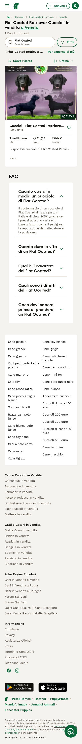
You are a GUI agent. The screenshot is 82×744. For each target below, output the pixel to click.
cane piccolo (17, 342)
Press (9, 646)
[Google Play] (19, 687)
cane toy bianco (54, 342)
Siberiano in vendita (19, 564)
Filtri (70, 42)
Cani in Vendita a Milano (22, 580)
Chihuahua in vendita (20, 481)
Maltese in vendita (18, 514)
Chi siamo (12, 629)
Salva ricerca (22, 61)
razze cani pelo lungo (19, 416)
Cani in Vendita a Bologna (23, 591)
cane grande (17, 349)
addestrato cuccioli (56, 396)
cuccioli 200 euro (55, 414)
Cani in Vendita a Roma (21, 585)
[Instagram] (17, 671)
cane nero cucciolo (56, 367)
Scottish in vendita (18, 553)
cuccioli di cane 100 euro (57, 431)
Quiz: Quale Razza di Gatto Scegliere (31, 613)
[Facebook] (9, 671)
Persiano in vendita (18, 558)
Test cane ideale (16, 663)
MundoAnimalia (16, 704)
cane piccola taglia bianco (21, 398)
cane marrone (18, 374)
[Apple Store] (53, 687)
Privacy (10, 635)
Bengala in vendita (18, 547)
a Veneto (29, 27)
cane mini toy (52, 374)
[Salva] (69, 127)
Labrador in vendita (19, 492)
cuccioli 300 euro (55, 422)
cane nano (15, 451)
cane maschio (53, 454)
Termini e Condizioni (19, 652)
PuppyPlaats (59, 699)
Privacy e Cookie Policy (19, 729)
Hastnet (40, 699)
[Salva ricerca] (70, 731)
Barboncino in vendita (20, 486)
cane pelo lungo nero (58, 382)
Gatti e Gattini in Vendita (23, 525)
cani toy (14, 382)
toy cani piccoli (19, 407)
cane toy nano (18, 437)
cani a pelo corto (20, 444)
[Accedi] (75, 5)
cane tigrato (16, 458)
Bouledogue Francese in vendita (28, 503)
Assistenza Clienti (18, 640)
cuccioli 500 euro (55, 440)
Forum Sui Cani (16, 596)
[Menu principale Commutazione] (7, 6)
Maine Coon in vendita (21, 530)
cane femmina (53, 447)
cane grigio (51, 349)
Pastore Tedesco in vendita (24, 497)
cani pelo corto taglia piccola (23, 365)
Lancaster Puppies (18, 710)
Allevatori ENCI (16, 657)
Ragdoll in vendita (17, 541)
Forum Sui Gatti (16, 602)
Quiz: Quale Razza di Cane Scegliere (31, 608)
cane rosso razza (20, 389)
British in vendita (17, 536)
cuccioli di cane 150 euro (57, 405)
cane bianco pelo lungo (20, 428)
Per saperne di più (61, 52)
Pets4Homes (21, 699)
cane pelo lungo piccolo (54, 358)
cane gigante (17, 356)
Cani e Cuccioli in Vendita (23, 475)
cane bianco (51, 389)
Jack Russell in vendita (21, 509)
